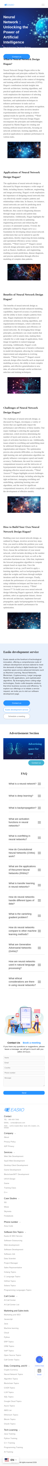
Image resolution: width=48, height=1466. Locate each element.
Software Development (13, 1249)
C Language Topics (12, 1276)
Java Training (9, 1434)
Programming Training (13, 1447)
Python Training (10, 1438)
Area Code (8, 1226)
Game (6, 1183)
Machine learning (11, 1328)
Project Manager (11, 1263)
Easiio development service (16, 710)
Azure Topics (9, 1406)
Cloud (6, 1333)
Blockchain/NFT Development (16, 1174)
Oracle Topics (9, 1424)
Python (7, 1337)
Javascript (8, 1319)
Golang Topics (10, 1272)
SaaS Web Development (14, 1161)
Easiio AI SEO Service (13, 1236)
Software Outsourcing (13, 1240)
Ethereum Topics (11, 1415)
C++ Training (9, 1443)
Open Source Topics (12, 1355)
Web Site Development (13, 1156)
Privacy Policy (10, 1142)
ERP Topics (9, 1342)
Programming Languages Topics (17, 1290)
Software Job (9, 1254)
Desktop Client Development (16, 1165)
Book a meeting (32, 1042)
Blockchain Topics (11, 1383)
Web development (11, 1245)
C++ (5, 1192)
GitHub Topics (10, 1281)
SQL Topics (8, 1397)
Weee (6, 1207)
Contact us (16, 703)
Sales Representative (13, 1267)
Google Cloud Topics (12, 1401)
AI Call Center (10, 1300)
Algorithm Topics (11, 1379)
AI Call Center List (11, 1305)
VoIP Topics (9, 1351)
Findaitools (8, 1216)
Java (6, 1324)
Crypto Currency (11, 1370)
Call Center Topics (11, 1360)
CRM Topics (9, 1346)
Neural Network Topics (13, 1374)
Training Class (10, 1188)
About (6, 1137)
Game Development (12, 1170)
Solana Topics (10, 1285)
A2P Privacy (9, 1146)
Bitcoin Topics (9, 1419)
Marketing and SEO (12, 1315)
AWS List (7, 1410)
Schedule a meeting (16, 716)
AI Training (8, 1452)
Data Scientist (10, 1258)
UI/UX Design (9, 1179)
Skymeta (7, 1211)
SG (5, 1202)
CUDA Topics (9, 1388)
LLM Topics (9, 1392)
